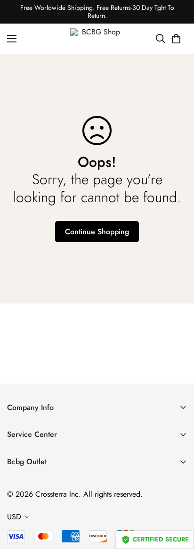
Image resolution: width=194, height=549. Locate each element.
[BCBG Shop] (97, 39)
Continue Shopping (97, 231)
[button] (176, 38)
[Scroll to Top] (177, 499)
